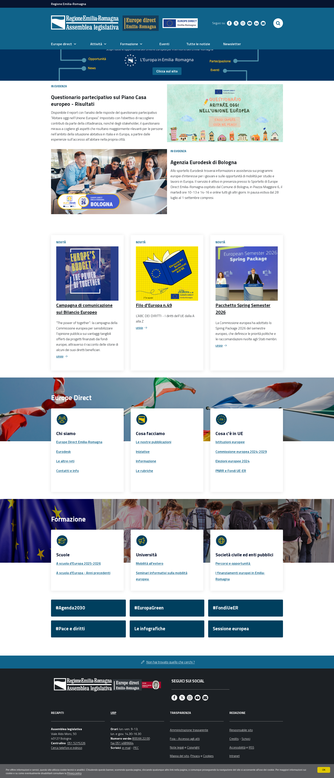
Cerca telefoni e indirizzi (66, 747)
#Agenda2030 (70, 607)
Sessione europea (231, 628)
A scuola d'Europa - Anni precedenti (83, 572)
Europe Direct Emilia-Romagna (79, 442)
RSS (251, 747)
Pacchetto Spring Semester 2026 (243, 309)
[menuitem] (63, 44)
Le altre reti (65, 461)
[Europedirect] (141, 23)
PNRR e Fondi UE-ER (231, 470)
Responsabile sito (241, 730)
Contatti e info (67, 470)
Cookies (208, 755)
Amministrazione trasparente (189, 730)
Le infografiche (149, 628)
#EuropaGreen (149, 607)
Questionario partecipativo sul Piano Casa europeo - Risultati (98, 100)
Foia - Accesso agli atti (185, 738)
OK (323, 770)
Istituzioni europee (230, 442)
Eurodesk (63, 451)
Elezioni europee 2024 (233, 461)
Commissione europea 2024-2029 (241, 451)
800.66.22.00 (141, 738)
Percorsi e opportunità (233, 563)
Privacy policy (74, 773)
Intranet (234, 755)
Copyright (193, 747)
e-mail (126, 747)
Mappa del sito (179, 755)
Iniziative (143, 451)
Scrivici (246, 738)
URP (113, 712)
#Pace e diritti (70, 628)
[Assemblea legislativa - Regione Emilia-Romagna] (85, 23)
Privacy (195, 755)
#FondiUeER (225, 607)
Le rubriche (144, 470)
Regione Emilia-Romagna (68, 4)
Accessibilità (237, 747)
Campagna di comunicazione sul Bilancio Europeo (84, 309)
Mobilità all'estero (149, 563)
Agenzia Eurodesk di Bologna (203, 162)
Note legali (177, 747)
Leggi (59, 356)
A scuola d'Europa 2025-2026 (78, 563)
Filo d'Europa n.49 (154, 305)
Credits (234, 738)
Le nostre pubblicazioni (153, 442)
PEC (136, 747)
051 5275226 (76, 743)
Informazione (146, 461)
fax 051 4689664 (122, 743)
